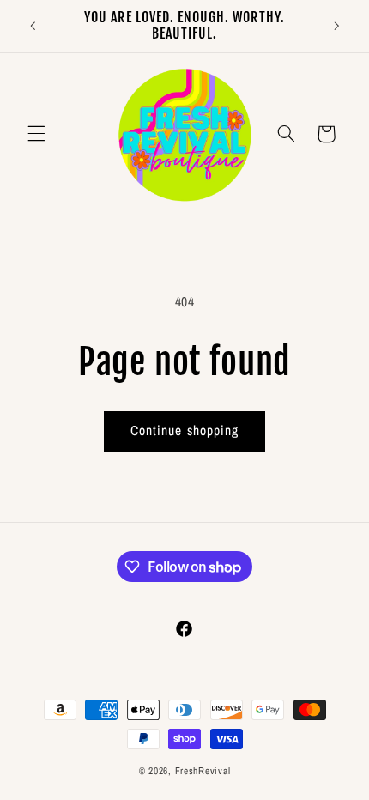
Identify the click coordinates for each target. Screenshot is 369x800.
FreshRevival (203, 771)
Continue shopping (184, 430)
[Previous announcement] (32, 26)
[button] (36, 134)
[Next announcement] (336, 26)
